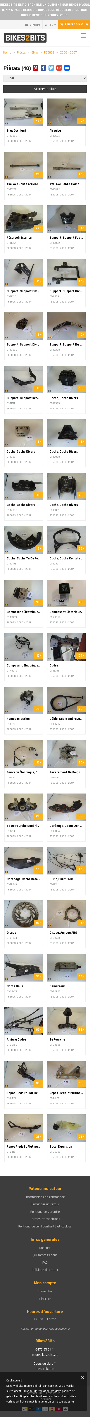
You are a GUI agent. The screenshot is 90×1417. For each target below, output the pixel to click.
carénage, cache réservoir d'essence (23, 879)
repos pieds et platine (22, 1093)
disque (11, 933)
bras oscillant (16, 131)
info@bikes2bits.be (45, 1355)
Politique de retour (45, 1270)
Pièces (21, 52)
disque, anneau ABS (63, 933)
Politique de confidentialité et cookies (45, 1226)
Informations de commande (45, 1197)
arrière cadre (16, 1039)
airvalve (55, 131)
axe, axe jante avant (64, 184)
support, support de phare (66, 344)
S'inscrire (35, 25)
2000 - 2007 (68, 52)
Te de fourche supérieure (23, 826)
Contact (45, 1248)
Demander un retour (45, 1204)
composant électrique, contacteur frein (23, 665)
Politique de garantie (45, 1211)
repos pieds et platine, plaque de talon (66, 1093)
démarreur (57, 986)
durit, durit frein (62, 879)
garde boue (15, 986)
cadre (54, 665)
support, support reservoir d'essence (23, 398)
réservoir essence (19, 238)
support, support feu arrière (66, 238)
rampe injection (18, 719)
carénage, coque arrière (66, 826)
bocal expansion (61, 1147)
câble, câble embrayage (66, 719)
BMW (34, 52)
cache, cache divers (64, 398)
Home (7, 52)
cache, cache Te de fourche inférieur (23, 558)
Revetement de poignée (66, 772)
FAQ (45, 1262)
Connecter (45, 1291)
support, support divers (23, 291)
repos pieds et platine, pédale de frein (23, 1147)
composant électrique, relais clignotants (66, 612)
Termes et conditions (45, 1219)
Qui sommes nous (45, 1255)
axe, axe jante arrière (22, 184)
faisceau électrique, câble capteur (23, 772)
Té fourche (57, 1039)
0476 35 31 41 (45, 1349)
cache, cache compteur (66, 558)
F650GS (49, 52)
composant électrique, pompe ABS (23, 612)
